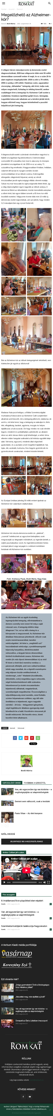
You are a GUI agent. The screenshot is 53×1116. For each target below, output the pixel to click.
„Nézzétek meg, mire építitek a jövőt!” (30, 997)
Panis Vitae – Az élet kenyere (28, 813)
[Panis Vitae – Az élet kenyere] (7, 817)
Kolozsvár (21, 728)
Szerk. (3, 904)
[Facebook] (23, 1096)
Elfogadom (26, 1112)
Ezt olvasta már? (10, 979)
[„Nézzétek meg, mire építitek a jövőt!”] (7, 999)
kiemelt (12, 728)
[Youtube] (29, 1096)
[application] (26, 870)
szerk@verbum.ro (37, 1080)
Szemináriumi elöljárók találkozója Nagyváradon (24, 926)
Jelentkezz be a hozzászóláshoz (26, 841)
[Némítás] (44, 882)
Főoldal (3, 9)
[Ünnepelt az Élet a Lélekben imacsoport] (7, 1023)
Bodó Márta (11, 24)
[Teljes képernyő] (48, 882)
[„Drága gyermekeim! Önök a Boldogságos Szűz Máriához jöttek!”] (7, 988)
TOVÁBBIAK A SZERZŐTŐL (35, 783)
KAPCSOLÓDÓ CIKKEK (12, 783)
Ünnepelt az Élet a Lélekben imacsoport (31, 1021)
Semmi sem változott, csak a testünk (32, 801)
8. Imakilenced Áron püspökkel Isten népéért (22, 900)
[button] (49, 3)
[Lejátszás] (4, 882)
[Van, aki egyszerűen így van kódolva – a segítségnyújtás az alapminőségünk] (7, 791)
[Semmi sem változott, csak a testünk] (7, 803)
